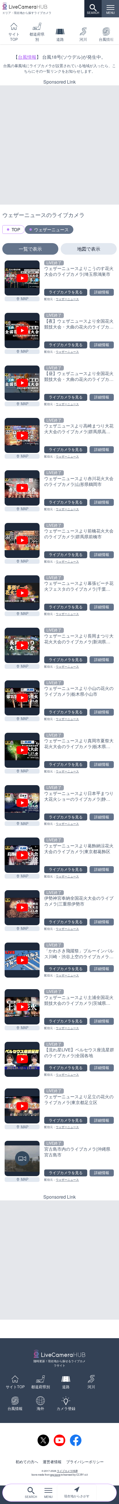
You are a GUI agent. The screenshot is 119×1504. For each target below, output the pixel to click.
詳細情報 (101, 292)
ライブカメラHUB (67, 1470)
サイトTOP (14, 37)
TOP (16, 229)
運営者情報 (52, 1461)
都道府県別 (36, 37)
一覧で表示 (30, 248)
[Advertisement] (59, 145)
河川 (83, 39)
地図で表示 (88, 248)
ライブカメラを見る (66, 292)
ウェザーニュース (51, 229)
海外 (40, 1408)
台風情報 (27, 57)
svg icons (55, 1474)
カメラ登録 (66, 1408)
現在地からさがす (77, 1496)
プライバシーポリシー (85, 1461)
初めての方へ (27, 1461)
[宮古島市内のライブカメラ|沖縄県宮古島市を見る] (22, 1158)
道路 (60, 39)
